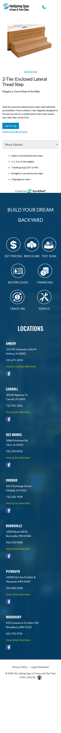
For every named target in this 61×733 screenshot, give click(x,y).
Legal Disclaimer (40, 667)
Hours (9, 412)
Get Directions (28, 366)
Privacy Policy (19, 667)
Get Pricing (10, 125)
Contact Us (12, 366)
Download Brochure (14, 132)
